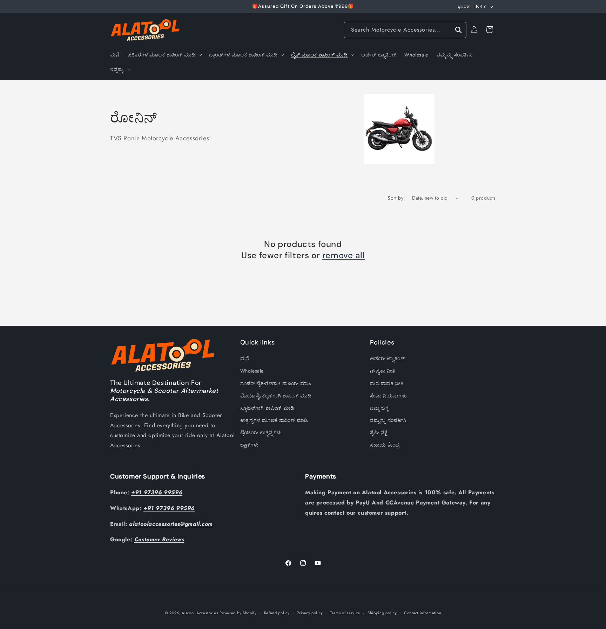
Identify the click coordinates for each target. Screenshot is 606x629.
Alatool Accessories (200, 613)
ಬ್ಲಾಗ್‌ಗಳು (249, 445)
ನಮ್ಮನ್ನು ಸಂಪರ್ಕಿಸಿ (388, 420)
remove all (343, 255)
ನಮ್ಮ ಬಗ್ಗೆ (379, 407)
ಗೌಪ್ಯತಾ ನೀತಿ (382, 371)
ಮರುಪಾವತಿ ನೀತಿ (386, 383)
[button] (164, 54)
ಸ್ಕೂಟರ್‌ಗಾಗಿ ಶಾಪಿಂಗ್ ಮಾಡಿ (267, 407)
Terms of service (345, 612)
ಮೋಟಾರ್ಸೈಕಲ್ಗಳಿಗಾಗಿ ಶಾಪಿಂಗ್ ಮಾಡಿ (276, 395)
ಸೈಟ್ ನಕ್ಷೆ (379, 432)
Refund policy (277, 612)
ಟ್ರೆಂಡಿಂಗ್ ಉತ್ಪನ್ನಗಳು (261, 432)
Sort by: (396, 197)
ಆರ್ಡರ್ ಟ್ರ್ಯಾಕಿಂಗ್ (387, 358)
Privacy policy (310, 612)
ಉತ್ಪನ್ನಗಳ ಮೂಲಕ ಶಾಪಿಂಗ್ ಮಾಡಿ (274, 420)
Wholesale (252, 371)
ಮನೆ (244, 358)
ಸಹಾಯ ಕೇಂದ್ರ (384, 445)
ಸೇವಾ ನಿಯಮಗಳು (388, 395)
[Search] (458, 30)
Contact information (422, 612)
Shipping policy (382, 612)
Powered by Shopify (238, 613)
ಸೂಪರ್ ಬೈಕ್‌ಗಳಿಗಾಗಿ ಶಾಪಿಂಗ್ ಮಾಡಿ (275, 383)
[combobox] (405, 30)
